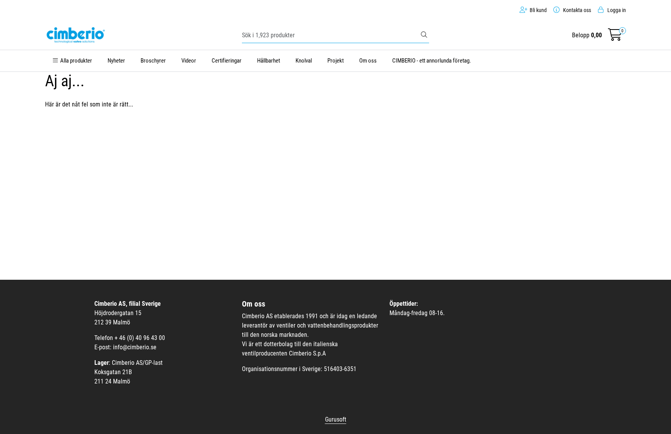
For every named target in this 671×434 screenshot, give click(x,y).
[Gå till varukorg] (615, 37)
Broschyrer (153, 60)
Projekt (335, 60)
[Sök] (424, 35)
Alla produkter (75, 60)
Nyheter (116, 60)
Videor (188, 60)
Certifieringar (227, 60)
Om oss (368, 60)
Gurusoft (335, 419)
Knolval (304, 60)
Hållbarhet (268, 60)
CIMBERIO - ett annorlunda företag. (431, 60)
